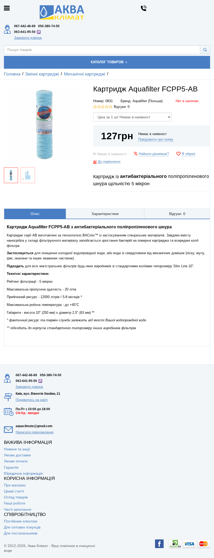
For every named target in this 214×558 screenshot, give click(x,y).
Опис (35, 214)
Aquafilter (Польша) (148, 101)
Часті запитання (17, 509)
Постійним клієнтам (20, 521)
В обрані (188, 154)
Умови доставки (17, 455)
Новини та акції (17, 449)
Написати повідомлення (35, 432)
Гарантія (11, 467)
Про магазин (15, 485)
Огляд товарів (16, 497)
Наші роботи (14, 503)
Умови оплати (16, 461)
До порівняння (109, 162)
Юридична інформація (23, 473)
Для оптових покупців (22, 527)
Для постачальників (20, 533)
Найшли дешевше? (154, 154)
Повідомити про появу (155, 139)
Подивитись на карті (32, 400)
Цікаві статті (14, 491)
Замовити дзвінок (28, 38)
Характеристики (105, 214)
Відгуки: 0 (121, 107)
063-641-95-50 (24, 32)
